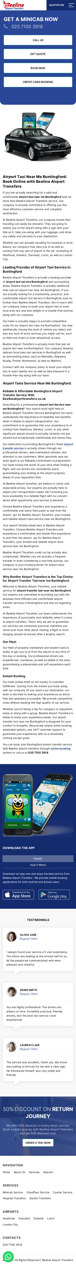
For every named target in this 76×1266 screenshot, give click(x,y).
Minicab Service (13, 1192)
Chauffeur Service (38, 1192)
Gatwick (38, 1218)
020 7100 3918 (27, 26)
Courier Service (62, 1192)
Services (34, 1172)
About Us (19, 1172)
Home (6, 1172)
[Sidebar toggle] (71, 5)
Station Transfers (40, 1198)
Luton (50, 1218)
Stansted (24, 1218)
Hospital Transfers (14, 1198)
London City (10, 1224)
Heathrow (9, 1218)
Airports (48, 1172)
